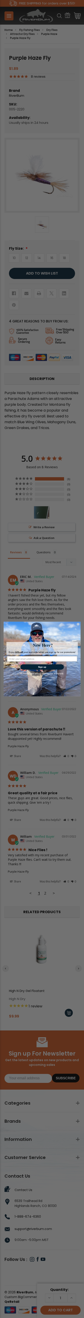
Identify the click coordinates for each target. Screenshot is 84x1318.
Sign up (42, 667)
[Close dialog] (78, 624)
